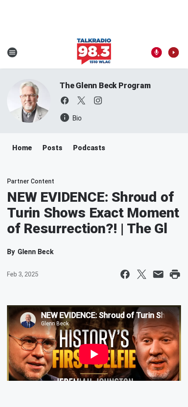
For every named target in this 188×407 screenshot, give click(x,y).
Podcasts (89, 148)
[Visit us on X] (81, 100)
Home (22, 148)
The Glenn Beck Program (105, 85)
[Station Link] (94, 52)
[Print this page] (175, 274)
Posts (52, 148)
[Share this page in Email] (158, 274)
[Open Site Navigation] (12, 52)
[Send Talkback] (156, 52)
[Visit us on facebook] (64, 100)
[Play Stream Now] (173, 52)
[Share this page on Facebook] (125, 274)
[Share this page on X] (142, 274)
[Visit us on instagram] (98, 100)
